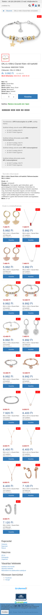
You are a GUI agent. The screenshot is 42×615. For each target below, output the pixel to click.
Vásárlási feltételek (7, 568)
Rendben (5, 612)
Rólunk (3, 548)
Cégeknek (4, 559)
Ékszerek (9, 11)
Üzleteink (4, 544)
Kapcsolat (4, 546)
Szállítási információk (7, 567)
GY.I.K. (3, 555)
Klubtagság (4, 557)
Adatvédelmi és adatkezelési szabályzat (13, 570)
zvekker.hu (6, 5)
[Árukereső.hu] (21, 589)
